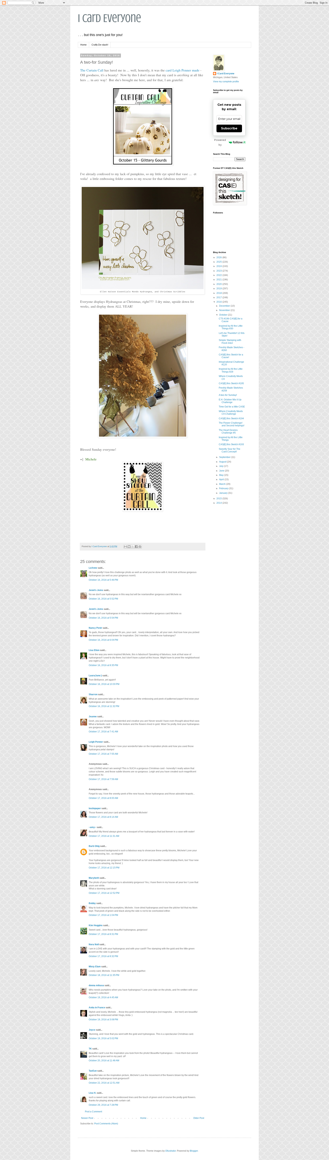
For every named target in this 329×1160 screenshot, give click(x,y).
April (221, 479)
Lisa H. (92, 1093)
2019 (219, 288)
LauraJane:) (95, 675)
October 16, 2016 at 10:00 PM (104, 684)
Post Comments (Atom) (106, 1123)
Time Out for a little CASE (232, 406)
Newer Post (87, 1118)
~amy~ (92, 827)
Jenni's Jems (96, 590)
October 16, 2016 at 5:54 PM (103, 617)
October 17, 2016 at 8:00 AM (103, 798)
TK (90, 1048)
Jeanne (93, 716)
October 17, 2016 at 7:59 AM (103, 779)
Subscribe (229, 128)
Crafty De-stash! (100, 44)
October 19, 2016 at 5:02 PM (103, 1038)
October (223, 314)
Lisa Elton (94, 650)
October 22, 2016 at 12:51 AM (104, 1082)
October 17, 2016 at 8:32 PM (103, 956)
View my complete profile (226, 81)
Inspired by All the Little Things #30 (231, 327)
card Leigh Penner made (182, 70)
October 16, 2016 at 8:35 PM (103, 665)
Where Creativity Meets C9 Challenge (231, 412)
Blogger (194, 1151)
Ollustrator (170, 1151)
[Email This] (125, 546)
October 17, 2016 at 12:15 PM (104, 867)
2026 (219, 257)
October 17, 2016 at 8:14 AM (103, 817)
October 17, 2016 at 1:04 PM (103, 915)
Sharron (93, 694)
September (225, 457)
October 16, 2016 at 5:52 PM (103, 598)
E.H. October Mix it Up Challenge (230, 401)
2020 (219, 284)
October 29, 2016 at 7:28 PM (103, 1105)
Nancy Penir (96, 628)
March (222, 484)
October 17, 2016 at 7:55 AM (103, 754)
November (225, 310)
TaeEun (93, 1070)
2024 (219, 266)
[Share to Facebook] (136, 546)
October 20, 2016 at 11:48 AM (104, 1060)
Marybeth (94, 878)
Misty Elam (95, 966)
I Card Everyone (109, 18)
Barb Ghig (94, 846)
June (222, 470)
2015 (219, 498)
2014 (219, 503)
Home (83, 44)
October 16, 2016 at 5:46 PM (103, 580)
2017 (219, 297)
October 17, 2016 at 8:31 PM (103, 934)
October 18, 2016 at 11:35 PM (104, 975)
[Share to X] (133, 546)
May (221, 475)
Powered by (220, 142)
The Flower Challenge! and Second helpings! (231, 424)
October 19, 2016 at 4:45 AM (103, 997)
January (223, 493)
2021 (219, 279)
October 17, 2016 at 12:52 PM (104, 893)
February (224, 488)
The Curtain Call (91, 70)
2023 (219, 270)
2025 (219, 262)
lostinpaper (95, 808)
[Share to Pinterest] (140, 546)
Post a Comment (93, 1111)
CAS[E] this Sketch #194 (231, 418)
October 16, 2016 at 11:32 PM (104, 706)
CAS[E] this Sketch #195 (231, 383)
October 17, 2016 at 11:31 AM (104, 836)
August (223, 461)
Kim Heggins (96, 925)
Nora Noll (94, 944)
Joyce (92, 1030)
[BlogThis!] (129, 546)
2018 (219, 293)
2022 (219, 275)
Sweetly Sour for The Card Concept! (229, 450)
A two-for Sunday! (228, 395)
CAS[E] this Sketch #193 (231, 444)
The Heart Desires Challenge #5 (228, 431)
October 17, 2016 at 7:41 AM (103, 731)
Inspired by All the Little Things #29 (231, 370)
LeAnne (93, 568)
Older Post (198, 1118)
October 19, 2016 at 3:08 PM (103, 1019)
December (225, 306)
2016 (219, 302)
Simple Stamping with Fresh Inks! (230, 341)
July (221, 466)
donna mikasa (96, 985)
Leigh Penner (96, 742)
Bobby (92, 903)
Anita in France (97, 1007)
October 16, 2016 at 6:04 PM (103, 640)
